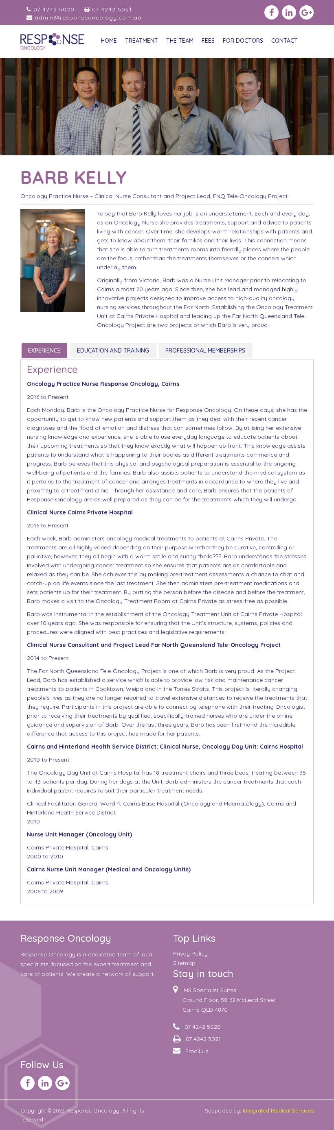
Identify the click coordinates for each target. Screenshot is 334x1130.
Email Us (197, 1051)
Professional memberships (205, 350)
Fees (208, 40)
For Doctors (243, 40)
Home (109, 40)
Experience (44, 350)
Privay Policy (190, 953)
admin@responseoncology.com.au (87, 17)
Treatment (141, 40)
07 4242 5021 (111, 9)
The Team (179, 40)
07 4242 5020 (53, 9)
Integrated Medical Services (278, 1110)
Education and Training (113, 350)
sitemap (184, 963)
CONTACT (284, 40)
